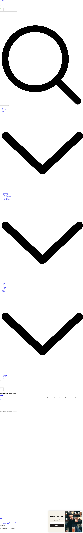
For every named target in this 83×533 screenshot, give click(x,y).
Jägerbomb (4, 287)
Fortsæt (56, 525)
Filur (4, 282)
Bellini (1, 518)
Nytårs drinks (3, 291)
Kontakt (4, 378)
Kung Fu (4, 284)
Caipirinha (4, 286)
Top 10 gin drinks (5, 193)
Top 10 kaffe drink (6, 195)
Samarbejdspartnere (6, 376)
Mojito (4, 283)
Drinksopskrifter (4, 109)
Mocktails (3, 110)
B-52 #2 (1, 395)
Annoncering (5, 374)
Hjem (2, 108)
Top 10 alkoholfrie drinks (6, 194)
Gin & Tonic (5, 285)
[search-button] (8, 105)
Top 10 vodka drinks (6, 198)
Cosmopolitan (5, 289)
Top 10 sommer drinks (6, 197)
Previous (1, 398)
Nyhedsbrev (5, 375)
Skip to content (4, 0)
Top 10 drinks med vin (6, 200)
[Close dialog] (81, 511)
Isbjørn (4, 288)
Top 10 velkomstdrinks (6, 199)
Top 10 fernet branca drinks (7, 196)
